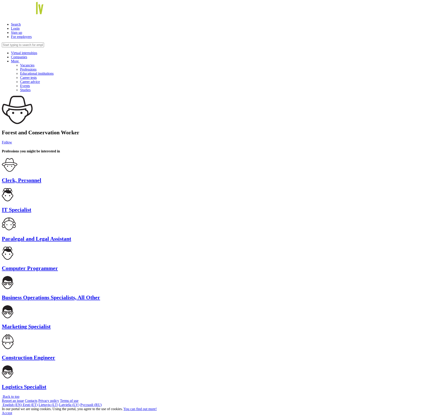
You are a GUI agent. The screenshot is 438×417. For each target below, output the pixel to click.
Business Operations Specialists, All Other (51, 297)
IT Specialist (16, 210)
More (15, 61)
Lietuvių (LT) (48, 405)
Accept (7, 413)
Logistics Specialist (24, 387)
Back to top (10, 396)
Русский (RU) (91, 405)
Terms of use (69, 401)
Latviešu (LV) (69, 405)
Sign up (16, 33)
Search (16, 24)
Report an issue (13, 401)
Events (25, 86)
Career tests (28, 78)
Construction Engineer (28, 358)
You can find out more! (140, 409)
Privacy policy (48, 401)
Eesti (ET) (30, 405)
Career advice (30, 82)
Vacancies (27, 65)
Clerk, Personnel (21, 180)
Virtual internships (24, 53)
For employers (21, 37)
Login (15, 28)
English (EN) (12, 405)
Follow (7, 142)
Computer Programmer (30, 268)
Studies (25, 90)
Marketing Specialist (26, 326)
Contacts (31, 401)
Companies (19, 57)
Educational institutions (37, 73)
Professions (28, 69)
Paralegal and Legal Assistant (36, 239)
